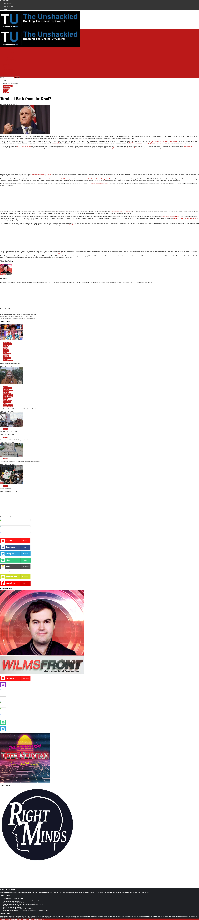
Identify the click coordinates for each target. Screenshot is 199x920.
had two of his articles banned (99, 184)
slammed (56, 143)
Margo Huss (3, 366)
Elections (5, 346)
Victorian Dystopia (7, 400)
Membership (6, 64)
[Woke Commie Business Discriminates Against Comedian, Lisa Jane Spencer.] (11, 384)
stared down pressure (24, 146)
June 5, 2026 (9, 434)
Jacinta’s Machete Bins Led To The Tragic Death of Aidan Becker (16, 440)
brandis (8, 314)
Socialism (29, 918)
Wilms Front (9, 54)
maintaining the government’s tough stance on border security (125, 148)
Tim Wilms (3, 104)
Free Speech (6, 349)
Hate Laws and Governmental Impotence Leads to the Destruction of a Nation (20, 461)
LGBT (139, 916)
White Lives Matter (8, 406)
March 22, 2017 (11, 104)
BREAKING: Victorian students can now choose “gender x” (17, 316)
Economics (58, 916)
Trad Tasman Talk (10, 57)
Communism (6, 389)
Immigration (6, 355)
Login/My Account (8, 6)
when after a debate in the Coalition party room (59, 179)
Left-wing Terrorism (8, 395)
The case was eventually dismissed (121, 212)
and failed (70, 225)
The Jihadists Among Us (6, 488)
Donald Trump (52, 916)
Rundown (6, 92)
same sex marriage (24, 314)
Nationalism (147, 916)
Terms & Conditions (8, 5)
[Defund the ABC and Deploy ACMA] (11, 426)
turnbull (33, 314)
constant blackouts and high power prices (164, 141)
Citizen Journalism (7, 344)
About (5, 8)
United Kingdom (52, 918)
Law (137, 916)
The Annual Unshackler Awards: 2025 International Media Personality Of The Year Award (26, 910)
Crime (29, 916)
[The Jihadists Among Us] (11, 483)
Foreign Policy (87, 916)
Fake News (76, 916)
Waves (72, 918)
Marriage (5, 91)
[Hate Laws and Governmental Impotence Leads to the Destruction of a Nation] (11, 456)
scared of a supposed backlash (170, 216)
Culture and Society (8, 390)
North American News (166, 916)
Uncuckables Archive (11, 61)
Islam (134, 916)
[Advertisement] (46, 161)
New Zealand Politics (155, 916)
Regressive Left (7, 397)
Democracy (6, 345)
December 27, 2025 (11, 491)
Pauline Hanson (7, 358)
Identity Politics (7, 353)
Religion (2, 918)
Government (6, 87)
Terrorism (39, 918)
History (5, 72)
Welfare (5, 403)
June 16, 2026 (10, 411)
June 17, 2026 (10, 366)
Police (173, 916)
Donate (5, 66)
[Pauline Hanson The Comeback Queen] (11, 340)
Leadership (6, 89)
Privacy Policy (7, 3)
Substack (5, 62)
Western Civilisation (8, 360)
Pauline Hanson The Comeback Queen (10, 363)
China (26, 916)
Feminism (5, 348)
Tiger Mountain (10, 55)
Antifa (14, 916)
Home (4, 49)
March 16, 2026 (10, 442)
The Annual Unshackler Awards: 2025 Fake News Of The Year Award (20, 909)
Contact (5, 9)
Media (142, 916)
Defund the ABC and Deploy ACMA (9, 431)
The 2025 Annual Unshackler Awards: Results (14, 906)
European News (70, 916)
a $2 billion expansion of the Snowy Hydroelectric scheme (145, 143)
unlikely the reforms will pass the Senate (185, 218)
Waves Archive (10, 59)
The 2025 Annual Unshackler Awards (12, 907)
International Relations (127, 916)
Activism (5, 386)
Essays (4, 71)
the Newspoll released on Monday (41, 174)
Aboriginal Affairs (4, 916)
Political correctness (8, 396)
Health (105, 916)
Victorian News (7, 402)
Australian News (8, 86)
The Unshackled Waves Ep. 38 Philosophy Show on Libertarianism (17, 318)
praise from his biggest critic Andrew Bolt (60, 253)
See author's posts (5, 308)
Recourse (187, 916)
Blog (4, 67)
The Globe (45, 918)
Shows (4, 50)
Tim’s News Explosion (11, 52)
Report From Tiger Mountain (11, 918)
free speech (15, 314)
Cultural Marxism (35, 916)
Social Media (34, 918)
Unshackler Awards (8, 69)
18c (4, 314)
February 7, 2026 (10, 464)
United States (59, 918)
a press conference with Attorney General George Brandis (92, 179)
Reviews (5, 74)
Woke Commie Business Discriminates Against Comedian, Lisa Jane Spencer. (19, 408)
